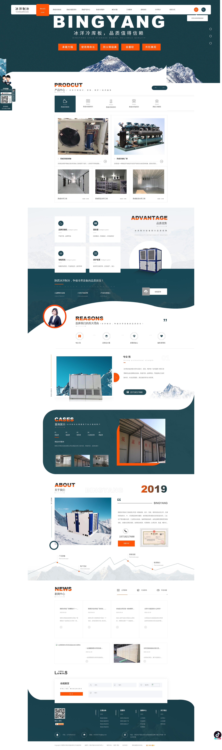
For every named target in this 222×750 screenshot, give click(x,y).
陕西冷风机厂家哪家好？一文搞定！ (69, 608)
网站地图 (134, 745)
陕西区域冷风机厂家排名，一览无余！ (97, 608)
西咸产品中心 (86, 13)
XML (141, 745)
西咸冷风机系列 (104, 724)
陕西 (115, 745)
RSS (138, 745)
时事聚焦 (142, 727)
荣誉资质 (132, 554)
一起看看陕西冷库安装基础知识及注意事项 (95, 648)
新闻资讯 (143, 13)
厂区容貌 (62, 556)
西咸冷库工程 (62, 198)
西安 (118, 745)
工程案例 (129, 13)
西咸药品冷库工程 (101, 198)
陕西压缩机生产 (124, 724)
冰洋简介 (158, 13)
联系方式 (172, 13)
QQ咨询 (6, 93)
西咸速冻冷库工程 (139, 198)
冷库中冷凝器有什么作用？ (152, 608)
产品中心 (60, 90)
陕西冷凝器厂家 (124, 721)
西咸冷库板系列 (104, 727)
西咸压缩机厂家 (122, 159)
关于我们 (60, 489)
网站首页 (42, 10)
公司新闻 (124, 590)
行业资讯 (144, 590)
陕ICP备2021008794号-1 (96, 745)
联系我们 (157, 562)
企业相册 (163, 721)
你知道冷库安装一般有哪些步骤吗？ (125, 608)
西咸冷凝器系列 (71, 13)
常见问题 (164, 590)
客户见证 (83, 566)
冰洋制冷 (22, 8)
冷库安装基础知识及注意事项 (152, 648)
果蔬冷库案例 (60, 439)
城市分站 (109, 745)
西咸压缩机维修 (65, 159)
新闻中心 (60, 593)
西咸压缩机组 (57, 13)
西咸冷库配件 (100, 9)
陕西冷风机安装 (124, 718)
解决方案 (115, 13)
